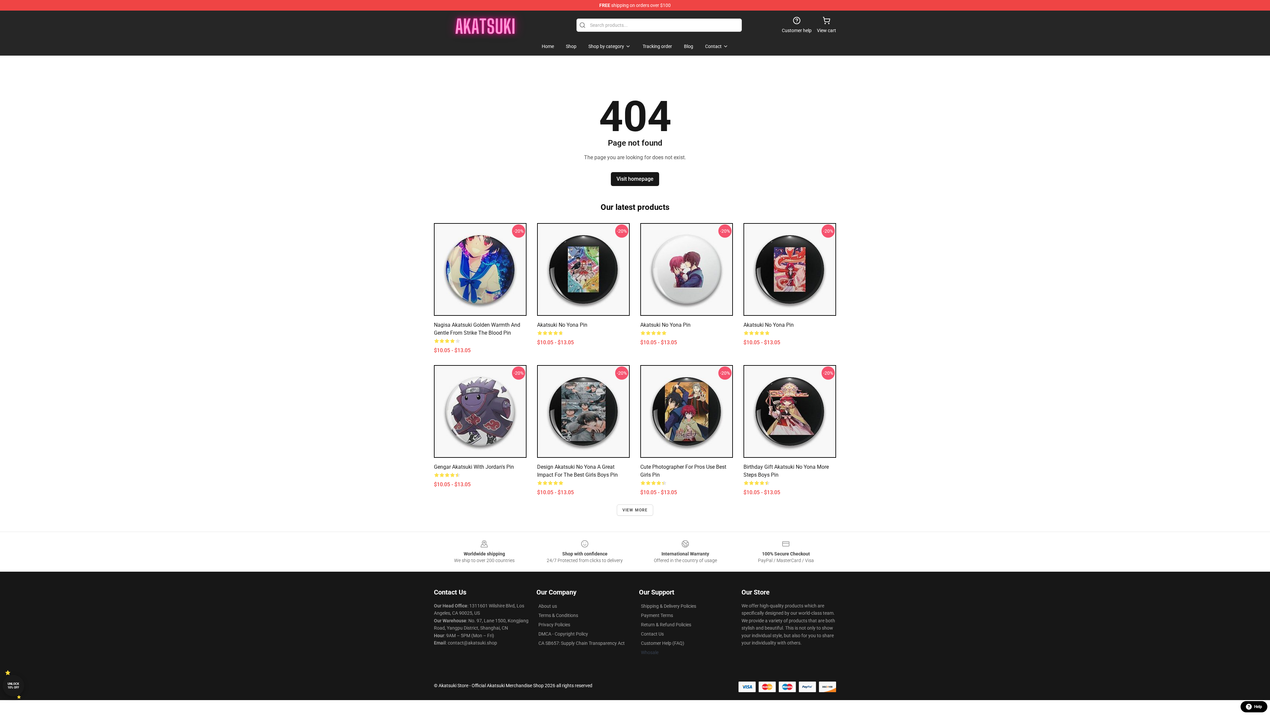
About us (547, 606)
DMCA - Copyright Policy (563, 634)
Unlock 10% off (13, 685)
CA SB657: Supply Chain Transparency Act (581, 643)
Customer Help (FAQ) (662, 643)
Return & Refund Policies (666, 624)
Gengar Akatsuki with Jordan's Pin (474, 467)
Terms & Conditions (558, 615)
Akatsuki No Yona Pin (665, 325)
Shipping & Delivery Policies (668, 606)
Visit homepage (635, 179)
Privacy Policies (554, 624)
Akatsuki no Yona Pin (562, 325)
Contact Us (652, 634)
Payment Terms (657, 615)
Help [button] (1258, 706)
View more (635, 510)
